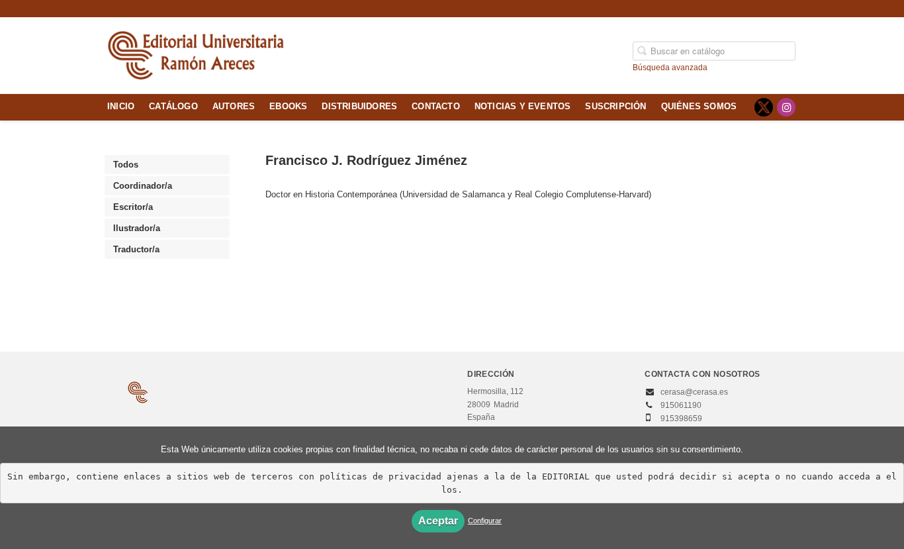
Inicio (120, 106)
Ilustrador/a (136, 228)
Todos (125, 165)
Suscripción (615, 106)
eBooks (288, 106)
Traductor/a (136, 249)
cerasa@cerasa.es (694, 392)
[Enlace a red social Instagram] (786, 107)
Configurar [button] (485, 520)
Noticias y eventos (523, 106)
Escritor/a (133, 207)
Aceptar (438, 520)
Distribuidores (359, 106)
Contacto (436, 106)
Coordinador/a (142, 186)
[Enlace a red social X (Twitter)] (763, 107)
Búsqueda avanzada (670, 67)
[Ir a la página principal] (196, 54)
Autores (233, 106)
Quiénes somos (699, 106)
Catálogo (173, 106)
